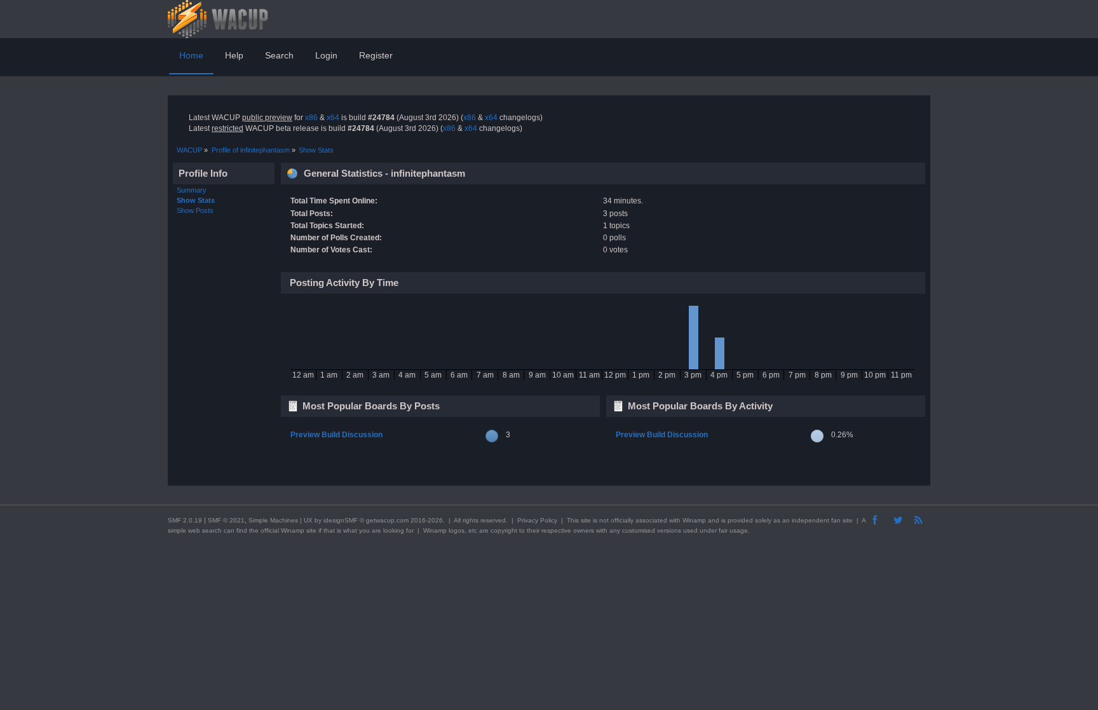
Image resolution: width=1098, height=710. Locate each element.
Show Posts (195, 210)
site (586, 520)
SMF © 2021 (226, 520)
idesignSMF (340, 520)
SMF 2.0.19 (185, 520)
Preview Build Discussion (336, 434)
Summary (192, 190)
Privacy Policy (537, 520)
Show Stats (196, 200)
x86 (311, 117)
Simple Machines (273, 520)
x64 (333, 117)
